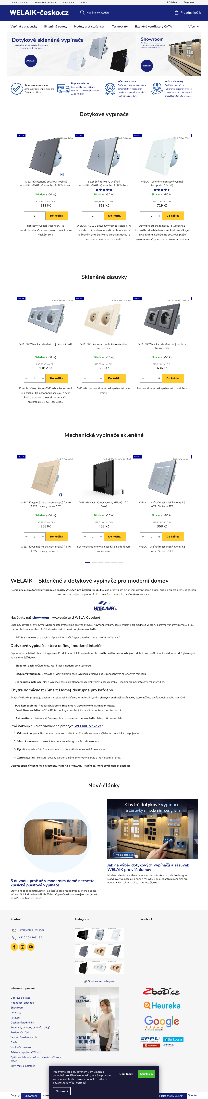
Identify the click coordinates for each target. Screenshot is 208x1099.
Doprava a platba (19, 2)
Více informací (77, 1083)
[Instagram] (22, 947)
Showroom (68, 2)
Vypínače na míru (21, 1047)
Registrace (189, 2)
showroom (40, 617)
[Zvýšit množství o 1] (42, 216)
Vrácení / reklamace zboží (25, 1037)
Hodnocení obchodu (45, 2)
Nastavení (62, 1091)
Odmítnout (126, 1074)
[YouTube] (31, 947)
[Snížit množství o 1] (26, 216)
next (195, 193)
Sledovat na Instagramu (102, 981)
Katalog (15, 1018)
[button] (17, 54)
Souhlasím (146, 1074)
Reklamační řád (20, 1032)
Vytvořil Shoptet (188, 1095)
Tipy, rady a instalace (23, 1066)
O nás (14, 1042)
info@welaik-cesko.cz (31, 930)
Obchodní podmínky (22, 1022)
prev (13, 193)
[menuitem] (24, 26)
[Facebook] (14, 947)
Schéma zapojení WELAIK (26, 1052)
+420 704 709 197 (30, 937)
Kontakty (16, 1012)
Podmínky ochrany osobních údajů (30, 1027)
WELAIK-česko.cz (87, 726)
